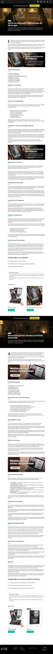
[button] (26, 261)
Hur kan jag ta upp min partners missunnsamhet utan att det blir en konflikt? (22, 582)
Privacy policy (22, 649)
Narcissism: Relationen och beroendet (34, 307)
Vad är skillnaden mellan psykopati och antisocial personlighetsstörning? (21, 263)
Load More (26, 639)
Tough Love (29, 629)
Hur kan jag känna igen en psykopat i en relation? (17, 261)
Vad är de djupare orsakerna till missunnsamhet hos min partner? (20, 585)
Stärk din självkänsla (12, 307)
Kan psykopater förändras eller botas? (16, 266)
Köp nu (11, 310)
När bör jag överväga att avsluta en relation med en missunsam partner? (21, 588)
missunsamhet (21, 536)
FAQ (14, 649)
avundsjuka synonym (11, 496)
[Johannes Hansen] (2, 1)
